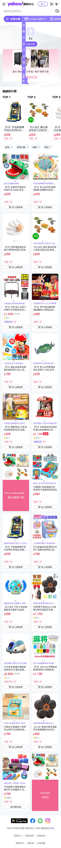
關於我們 (30, 835)
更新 (52, 828)
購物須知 (41, 835)
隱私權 (31, 842)
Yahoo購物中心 (21, 4)
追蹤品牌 (30, 44)
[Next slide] (27, 167)
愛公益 (24, 75)
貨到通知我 (15, 806)
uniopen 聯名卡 (37, 19)
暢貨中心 (24, 31)
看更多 (23, 80)
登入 (43, 4)
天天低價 (24, 44)
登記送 (24, 25)
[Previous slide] (5, 167)
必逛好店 (24, 56)
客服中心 (18, 835)
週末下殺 (24, 62)
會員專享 (24, 69)
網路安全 (20, 842)
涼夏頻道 (24, 50)
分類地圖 (41, 842)
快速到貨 (24, 38)
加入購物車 (17, 207)
